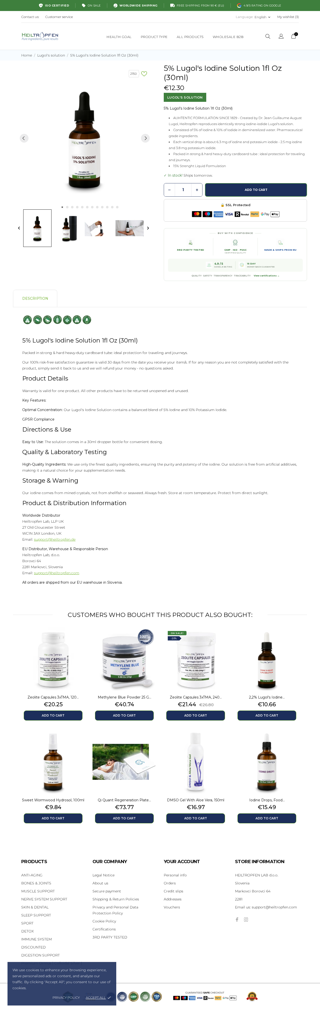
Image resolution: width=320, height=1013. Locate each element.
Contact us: (30, 17)
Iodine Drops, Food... (267, 800)
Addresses (173, 899)
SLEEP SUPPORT (36, 915)
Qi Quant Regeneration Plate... (124, 800)
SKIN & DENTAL (34, 907)
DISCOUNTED (33, 947)
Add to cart (256, 190)
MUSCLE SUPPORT (38, 891)
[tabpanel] (84, 138)
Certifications (104, 929)
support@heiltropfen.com (56, 573)
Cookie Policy (104, 921)
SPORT (27, 923)
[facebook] (237, 919)
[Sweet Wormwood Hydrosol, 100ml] (80, 742)
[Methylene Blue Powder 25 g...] (151, 639)
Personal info (175, 875)
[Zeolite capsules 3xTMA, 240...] (222, 639)
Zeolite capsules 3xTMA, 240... (196, 697)
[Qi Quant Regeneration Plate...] (151, 742)
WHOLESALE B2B (228, 37)
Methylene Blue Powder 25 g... (124, 697)
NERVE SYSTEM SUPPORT (44, 899)
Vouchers (172, 907)
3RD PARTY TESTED (109, 937)
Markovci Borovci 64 (252, 891)
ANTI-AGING (31, 875)
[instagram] (246, 919)
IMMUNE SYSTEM (36, 939)
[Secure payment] (235, 214)
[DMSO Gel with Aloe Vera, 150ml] (222, 742)
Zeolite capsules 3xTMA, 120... (53, 697)
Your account (182, 861)
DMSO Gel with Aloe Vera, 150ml (195, 800)
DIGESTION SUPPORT (40, 955)
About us (100, 883)
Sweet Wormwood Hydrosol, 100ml (53, 800)
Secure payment (106, 891)
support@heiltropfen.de (55, 539)
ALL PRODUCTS (190, 37)
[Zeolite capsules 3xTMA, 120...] (80, 639)
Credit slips (173, 891)
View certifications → (267, 275)
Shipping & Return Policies (115, 899)
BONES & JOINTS (36, 883)
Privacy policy (66, 997)
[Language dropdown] (281, 37)
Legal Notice (103, 875)
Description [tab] (35, 298)
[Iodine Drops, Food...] (293, 742)
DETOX (27, 931)
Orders (170, 883)
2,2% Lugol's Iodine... (267, 697)
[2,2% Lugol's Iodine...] (293, 639)
